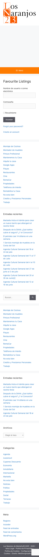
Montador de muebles (13, 150)
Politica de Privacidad (24, 548)
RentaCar (7, 180)
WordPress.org (9, 536)
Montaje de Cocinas (12, 146)
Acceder (7, 524)
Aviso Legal (10, 548)
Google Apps (8, 165)
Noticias (6, 484)
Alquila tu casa (9, 161)
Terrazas (7, 499)
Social (5, 495)
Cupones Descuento (12, 462)
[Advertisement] (19, 46)
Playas (6, 169)
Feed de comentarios (12, 532)
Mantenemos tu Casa (12, 157)
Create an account (11, 132)
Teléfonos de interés (12, 187)
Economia (7, 465)
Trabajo (6, 202)
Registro (6, 521)
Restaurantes (9, 172)
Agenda (6, 454)
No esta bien (8, 195)
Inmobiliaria (8, 469)
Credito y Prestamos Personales (17, 198)
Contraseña (8, 102)
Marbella (7, 477)
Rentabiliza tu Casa (11, 191)
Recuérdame (10, 113)
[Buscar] (33, 297)
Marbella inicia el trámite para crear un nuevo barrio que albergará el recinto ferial (18, 223)
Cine (5, 176)
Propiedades (8, 184)
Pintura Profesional (11, 154)
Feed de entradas (11, 528)
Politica (6, 488)
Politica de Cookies (12, 551)
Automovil (7, 458)
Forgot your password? (13, 126)
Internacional (8, 473)
